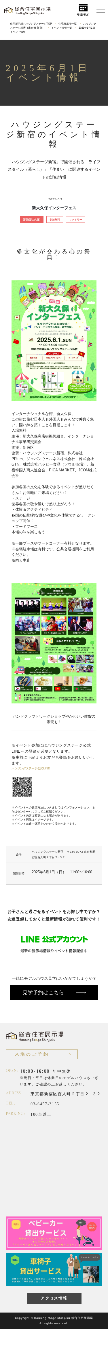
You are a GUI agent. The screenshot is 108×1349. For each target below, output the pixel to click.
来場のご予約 (32, 1054)
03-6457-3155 (45, 1104)
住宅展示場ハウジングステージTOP (31, 23)
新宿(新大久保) (31, 219)
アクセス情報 (54, 1298)
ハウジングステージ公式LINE (31, 768)
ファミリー (75, 219)
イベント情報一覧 (61, 27)
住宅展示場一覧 (67, 23)
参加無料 (55, 219)
